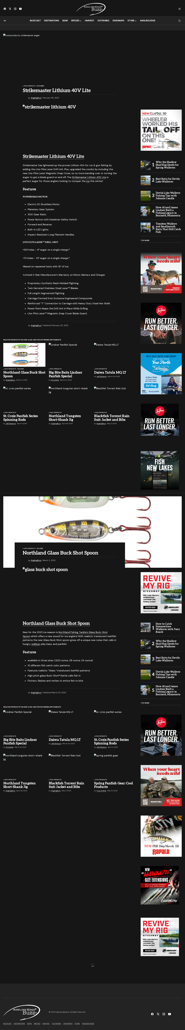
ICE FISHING (56, 1023)
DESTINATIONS (19, 1023)
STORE (77, 1023)
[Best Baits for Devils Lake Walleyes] (145, 180)
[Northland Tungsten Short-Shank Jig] (70, 398)
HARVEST (46, 1023)
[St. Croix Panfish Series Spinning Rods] (24, 398)
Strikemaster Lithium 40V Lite (53, 156)
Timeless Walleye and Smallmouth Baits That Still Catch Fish (168, 228)
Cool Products (29, 86)
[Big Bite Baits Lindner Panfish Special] (70, 355)
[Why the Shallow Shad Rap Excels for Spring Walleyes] (145, 165)
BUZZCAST (7, 1023)
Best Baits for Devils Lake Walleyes (168, 180)
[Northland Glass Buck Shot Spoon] (24, 355)
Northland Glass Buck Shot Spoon (56, 623)
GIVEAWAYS (67, 1023)
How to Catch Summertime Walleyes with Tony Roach (168, 628)
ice (88, 181)
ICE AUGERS (40, 86)
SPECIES (37, 1023)
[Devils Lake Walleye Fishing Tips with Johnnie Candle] (145, 196)
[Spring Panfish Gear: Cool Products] (115, 766)
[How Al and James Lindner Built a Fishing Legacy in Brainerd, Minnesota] (145, 211)
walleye (35, 644)
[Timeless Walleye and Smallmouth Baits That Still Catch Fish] (145, 227)
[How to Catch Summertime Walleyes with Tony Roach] (145, 628)
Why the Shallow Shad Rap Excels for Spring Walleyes (167, 165)
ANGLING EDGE (88, 1023)
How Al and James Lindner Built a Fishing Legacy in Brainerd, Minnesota (168, 211)
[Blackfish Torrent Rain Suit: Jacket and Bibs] (115, 398)
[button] (179, 8)
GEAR (29, 1023)
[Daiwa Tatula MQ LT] (115, 355)
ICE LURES (20, 369)
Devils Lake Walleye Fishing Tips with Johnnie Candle (168, 196)
